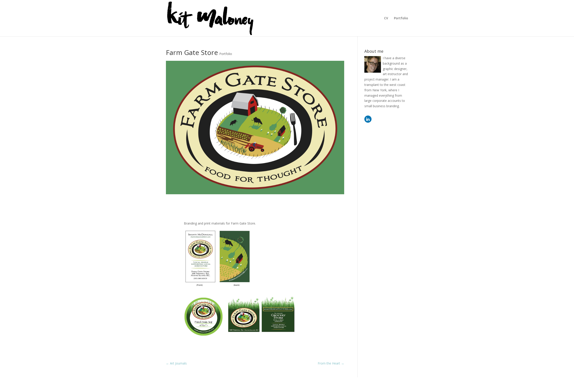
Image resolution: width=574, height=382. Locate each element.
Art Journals (176, 363)
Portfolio (401, 18)
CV (386, 18)
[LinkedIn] (368, 119)
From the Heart (331, 363)
